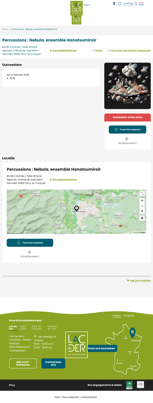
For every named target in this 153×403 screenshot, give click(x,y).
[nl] (142, 4)
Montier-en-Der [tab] (53, 327)
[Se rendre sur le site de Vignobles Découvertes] (129, 385)
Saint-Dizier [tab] (23, 327)
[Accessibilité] (114, 3)
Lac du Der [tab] (13, 327)
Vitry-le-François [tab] (37, 327)
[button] (131, 4)
